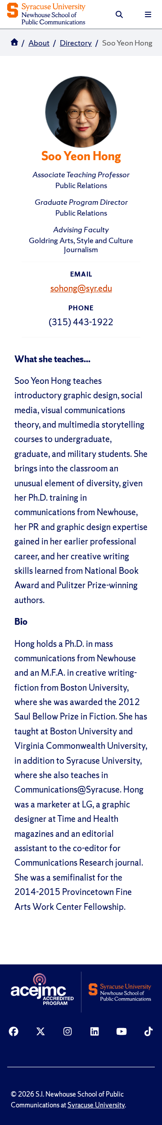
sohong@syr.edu (81, 288)
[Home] (46, 14)
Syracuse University (96, 1105)
